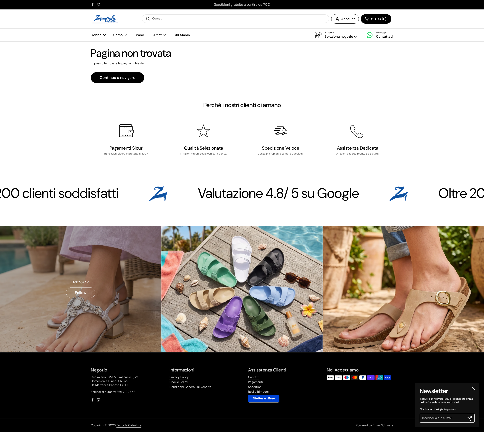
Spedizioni (255, 387)
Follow (80, 292)
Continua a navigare (117, 77)
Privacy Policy (179, 377)
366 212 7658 (126, 392)
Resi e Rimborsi (258, 392)
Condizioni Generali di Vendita (190, 387)
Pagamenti (255, 382)
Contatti (253, 377)
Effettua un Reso (264, 398)
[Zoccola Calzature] (105, 19)
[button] (336, 35)
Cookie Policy (178, 382)
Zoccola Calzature (128, 425)
